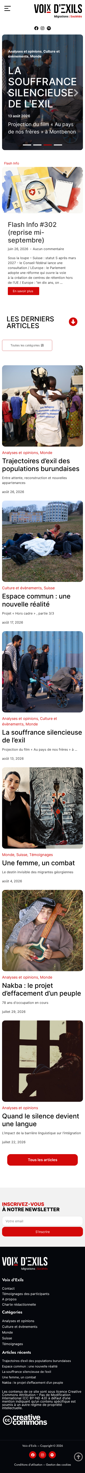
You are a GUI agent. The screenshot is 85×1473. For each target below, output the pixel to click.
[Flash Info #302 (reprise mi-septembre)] (42, 190)
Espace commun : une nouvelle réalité (36, 600)
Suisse (49, 588)
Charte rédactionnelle (19, 1304)
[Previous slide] (9, 93)
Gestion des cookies (58, 1465)
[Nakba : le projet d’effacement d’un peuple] (42, 930)
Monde (35, 56)
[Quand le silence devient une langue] (42, 1061)
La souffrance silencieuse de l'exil (42, 87)
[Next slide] (76, 93)
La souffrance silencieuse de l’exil (42, 736)
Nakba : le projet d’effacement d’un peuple (41, 989)
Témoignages (41, 855)
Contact (8, 1288)
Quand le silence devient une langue (40, 1120)
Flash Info (11, 163)
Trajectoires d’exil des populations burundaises (40, 465)
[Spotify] (49, 28)
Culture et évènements (22, 588)
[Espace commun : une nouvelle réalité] (42, 541)
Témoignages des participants (25, 1294)
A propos (9, 1299)
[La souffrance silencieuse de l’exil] (42, 671)
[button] (27, 144)
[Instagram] (42, 28)
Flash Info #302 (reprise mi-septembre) (32, 232)
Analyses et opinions (25, 51)
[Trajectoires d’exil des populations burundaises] (42, 406)
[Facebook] (36, 28)
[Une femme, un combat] (42, 808)
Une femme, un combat (38, 863)
